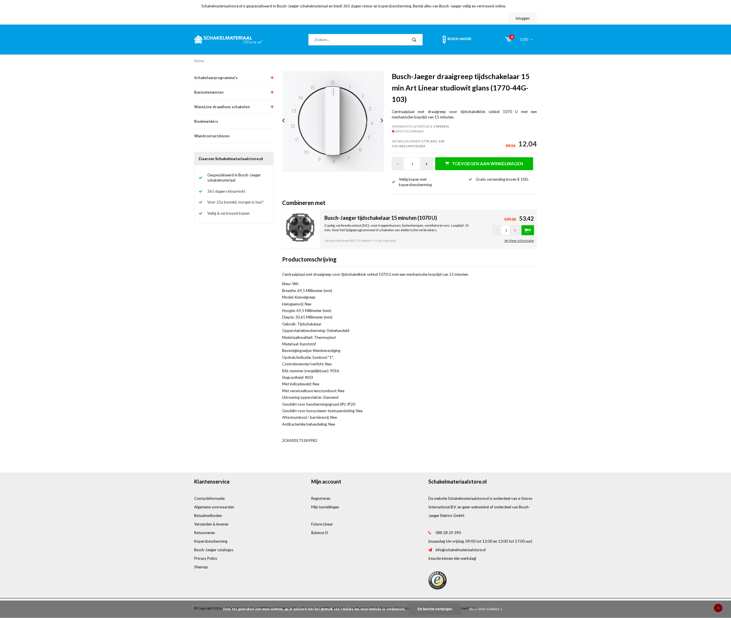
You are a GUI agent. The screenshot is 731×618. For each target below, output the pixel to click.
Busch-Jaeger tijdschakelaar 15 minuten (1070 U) (380, 218)
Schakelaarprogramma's (216, 77)
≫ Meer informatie (519, 240)
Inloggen (522, 18)
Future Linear (322, 524)
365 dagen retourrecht (226, 191)
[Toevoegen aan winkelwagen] (527, 230)
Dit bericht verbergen (434, 609)
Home (199, 61)
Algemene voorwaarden (214, 507)
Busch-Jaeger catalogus (213, 549)
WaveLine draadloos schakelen (222, 106)
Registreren (320, 498)
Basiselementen (209, 92)
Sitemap (201, 567)
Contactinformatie (209, 498)
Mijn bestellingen (325, 507)
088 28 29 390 (448, 532)
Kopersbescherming (210, 541)
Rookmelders (206, 121)
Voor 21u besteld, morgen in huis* (235, 202)
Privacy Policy (205, 558)
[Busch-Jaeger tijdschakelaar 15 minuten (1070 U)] (301, 228)
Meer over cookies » (485, 609)
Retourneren (204, 532)
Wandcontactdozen (212, 136)
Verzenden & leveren (211, 524)
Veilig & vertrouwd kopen (228, 213)
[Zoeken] (414, 39)
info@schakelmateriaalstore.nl (460, 549)
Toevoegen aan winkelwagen (487, 163)
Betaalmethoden (208, 515)
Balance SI (319, 532)
